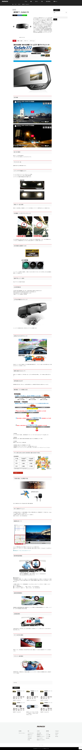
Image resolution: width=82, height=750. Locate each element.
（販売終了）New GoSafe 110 (31, 700)
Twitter (56, 734)
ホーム (26, 1)
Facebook (56, 733)
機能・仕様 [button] (19, 40)
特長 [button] (14, 40)
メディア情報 (48, 734)
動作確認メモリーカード (18, 472)
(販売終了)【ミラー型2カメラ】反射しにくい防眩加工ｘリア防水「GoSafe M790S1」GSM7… (32, 713)
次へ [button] (30, 26)
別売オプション (30, 734)
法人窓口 (38, 730)
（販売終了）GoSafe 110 (16, 700)
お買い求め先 (48, 1)
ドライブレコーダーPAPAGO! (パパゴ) (43, 748)
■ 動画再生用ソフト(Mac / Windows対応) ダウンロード (22, 550)
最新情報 (47, 730)
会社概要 (20, 730)
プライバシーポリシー (22, 733)
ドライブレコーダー (31, 733)
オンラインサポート (40, 738)
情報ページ (55, 1)
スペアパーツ (30, 736)
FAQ (42, 1)
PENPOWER (30, 738)
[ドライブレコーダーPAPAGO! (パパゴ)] (41, 726)
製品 (31, 1)
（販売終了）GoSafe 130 (44, 700)
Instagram (57, 730)
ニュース (47, 733)
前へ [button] (13, 26)
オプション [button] (32, 40)
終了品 (14, 9)
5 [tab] (24, 37)
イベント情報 (48, 736)
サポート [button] (26, 40)
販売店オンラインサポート (41, 739)
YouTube (56, 736)
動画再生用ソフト (39, 734)
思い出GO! (47, 738)
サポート (36, 1)
